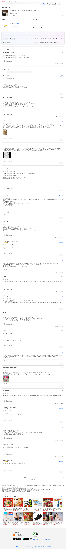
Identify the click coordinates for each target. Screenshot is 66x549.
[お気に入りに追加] (62, 15)
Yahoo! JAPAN (30, 544)
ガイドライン (32, 546)
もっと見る (60, 496)
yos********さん (61, 408)
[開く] (5, 132)
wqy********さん (61, 168)
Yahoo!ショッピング (24, 544)
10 (40, 477)
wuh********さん (61, 76)
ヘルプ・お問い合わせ (43, 546)
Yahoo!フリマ (43, 544)
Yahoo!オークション (37, 544)
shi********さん (61, 296)
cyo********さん (61, 195)
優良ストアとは (35, 539)
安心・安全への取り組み (48, 539)
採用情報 (39, 546)
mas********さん (61, 461)
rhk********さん (61, 121)
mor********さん (61, 242)
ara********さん (61, 427)
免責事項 (36, 546)
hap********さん (61, 352)
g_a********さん (61, 331)
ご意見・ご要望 (49, 546)
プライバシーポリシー (18, 546)
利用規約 (29, 546)
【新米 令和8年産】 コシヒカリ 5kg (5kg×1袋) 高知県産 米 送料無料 (22, 10)
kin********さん (61, 145)
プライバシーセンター (24, 546)
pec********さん (61, 445)
